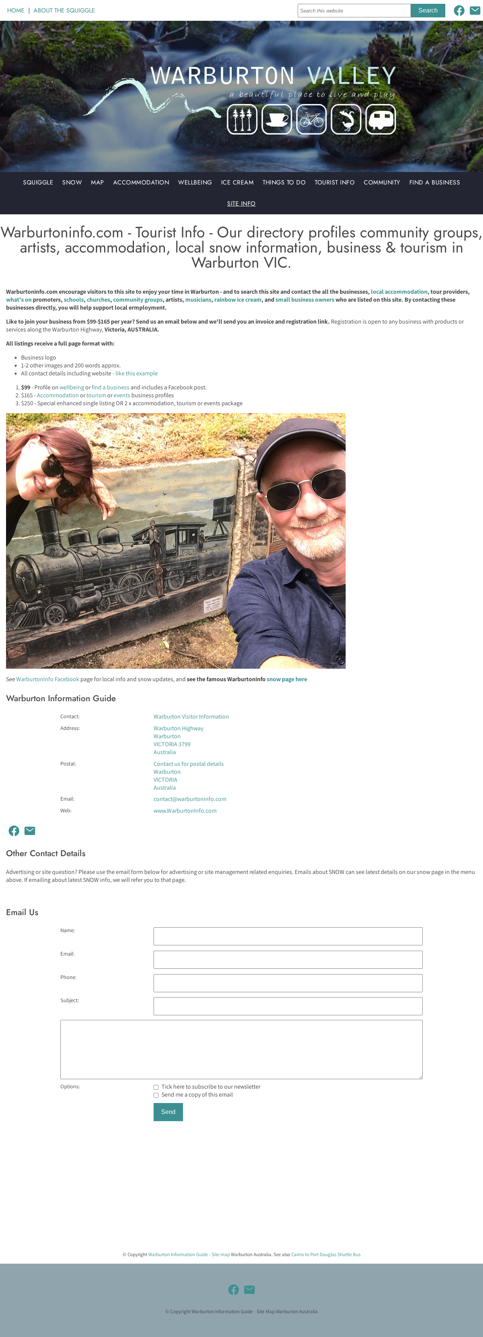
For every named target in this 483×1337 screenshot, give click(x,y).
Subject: (69, 1000)
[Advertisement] (226, 1192)
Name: (67, 930)
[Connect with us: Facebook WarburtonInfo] (459, 11)
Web (65, 810)
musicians (198, 300)
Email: (67, 953)
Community (382, 182)
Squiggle (38, 182)
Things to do (284, 182)
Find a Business (434, 182)
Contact (69, 716)
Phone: (68, 977)
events (122, 395)
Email (66, 798)
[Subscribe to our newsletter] (475, 11)
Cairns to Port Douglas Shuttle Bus (325, 1254)
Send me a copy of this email (196, 1094)
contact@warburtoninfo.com (190, 799)
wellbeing (72, 387)
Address (69, 727)
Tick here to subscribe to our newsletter (210, 1087)
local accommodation (399, 292)
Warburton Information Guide (178, 1254)
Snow (72, 182)
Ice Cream (237, 182)
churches (98, 300)
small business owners (304, 300)
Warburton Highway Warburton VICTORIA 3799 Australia (178, 740)
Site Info (241, 203)
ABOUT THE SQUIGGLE (64, 10)
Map (97, 182)
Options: (70, 1086)
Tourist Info (335, 182)
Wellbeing (195, 182)
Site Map (266, 1311)
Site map (221, 1254)
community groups (138, 300)
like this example (136, 373)
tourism (96, 395)
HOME (16, 10)
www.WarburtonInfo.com (185, 811)
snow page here (287, 679)
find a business (110, 387)
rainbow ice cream (237, 300)
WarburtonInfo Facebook (47, 679)
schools (74, 300)
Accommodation (141, 182)
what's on (19, 300)
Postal (67, 763)
